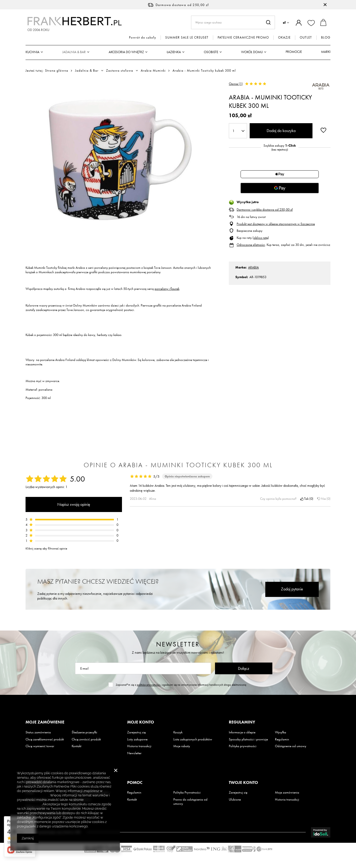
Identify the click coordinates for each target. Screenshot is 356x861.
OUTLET (306, 37)
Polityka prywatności (242, 746)
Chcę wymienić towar (40, 746)
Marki (325, 51)
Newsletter (178, 644)
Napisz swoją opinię (73, 504)
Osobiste (211, 52)
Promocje (294, 51)
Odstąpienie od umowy (290, 746)
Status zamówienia (38, 732)
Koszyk (177, 732)
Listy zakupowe (137, 739)
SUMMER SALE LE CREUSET (186, 37)
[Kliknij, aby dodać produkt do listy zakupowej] (323, 130)
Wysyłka (280, 732)
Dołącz (243, 668)
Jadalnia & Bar (74, 52)
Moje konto (140, 722)
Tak (307, 499)
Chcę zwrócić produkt (86, 739)
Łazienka (174, 52)
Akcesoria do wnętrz (126, 52)
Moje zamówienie (45, 722)
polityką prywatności (149, 685)
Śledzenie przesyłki (84, 732)
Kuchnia (32, 52)
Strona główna (56, 70)
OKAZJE (284, 37)
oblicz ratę (261, 237)
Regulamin (282, 739)
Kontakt (76, 746)
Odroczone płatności (251, 244)
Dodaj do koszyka (281, 130)
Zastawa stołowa (119, 70)
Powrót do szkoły (142, 37)
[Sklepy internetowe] (320, 832)
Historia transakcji (139, 746)
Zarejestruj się (136, 732)
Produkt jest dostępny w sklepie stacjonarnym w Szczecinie (276, 224)
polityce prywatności (33, 795)
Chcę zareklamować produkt (45, 739)
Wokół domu (252, 52)
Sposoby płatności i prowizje (248, 739)
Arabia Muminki (153, 70)
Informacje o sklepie (242, 732)
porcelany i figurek (167, 288)
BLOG (325, 37)
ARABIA (253, 267)
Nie (324, 499)
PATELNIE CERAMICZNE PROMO (243, 37)
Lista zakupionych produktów (192, 739)
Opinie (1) (236, 84)
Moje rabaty (181, 746)
